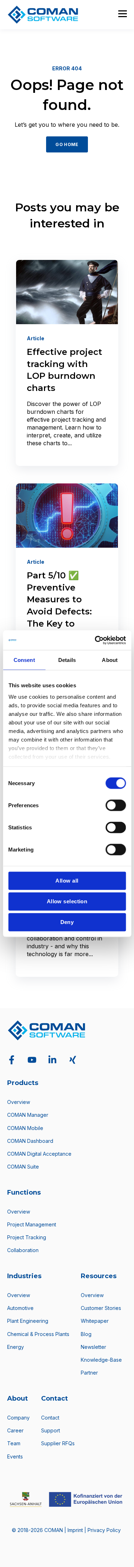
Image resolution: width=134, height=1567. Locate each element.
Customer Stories (101, 1308)
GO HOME (67, 144)
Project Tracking (26, 1237)
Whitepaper (95, 1321)
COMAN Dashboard (30, 1141)
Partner (89, 1373)
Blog (86, 1334)
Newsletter (93, 1347)
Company (18, 1418)
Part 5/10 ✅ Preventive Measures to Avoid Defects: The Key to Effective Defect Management (63, 611)
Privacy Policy (104, 1530)
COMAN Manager (27, 1115)
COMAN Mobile (25, 1128)
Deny (67, 922)
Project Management (31, 1224)
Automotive (20, 1308)
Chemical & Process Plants (38, 1334)
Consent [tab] (24, 660)
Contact (50, 1418)
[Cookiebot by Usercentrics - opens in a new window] (95, 640)
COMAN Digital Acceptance (39, 1154)
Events (15, 1456)
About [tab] (110, 660)
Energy (15, 1347)
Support (50, 1430)
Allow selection (67, 901)
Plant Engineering (27, 1321)
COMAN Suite (23, 1167)
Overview (18, 1102)
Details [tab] (67, 660)
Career (15, 1430)
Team (13, 1443)
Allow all (66, 881)
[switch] (115, 805)
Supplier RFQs (58, 1443)
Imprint (76, 1530)
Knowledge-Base (101, 1360)
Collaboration (23, 1250)
